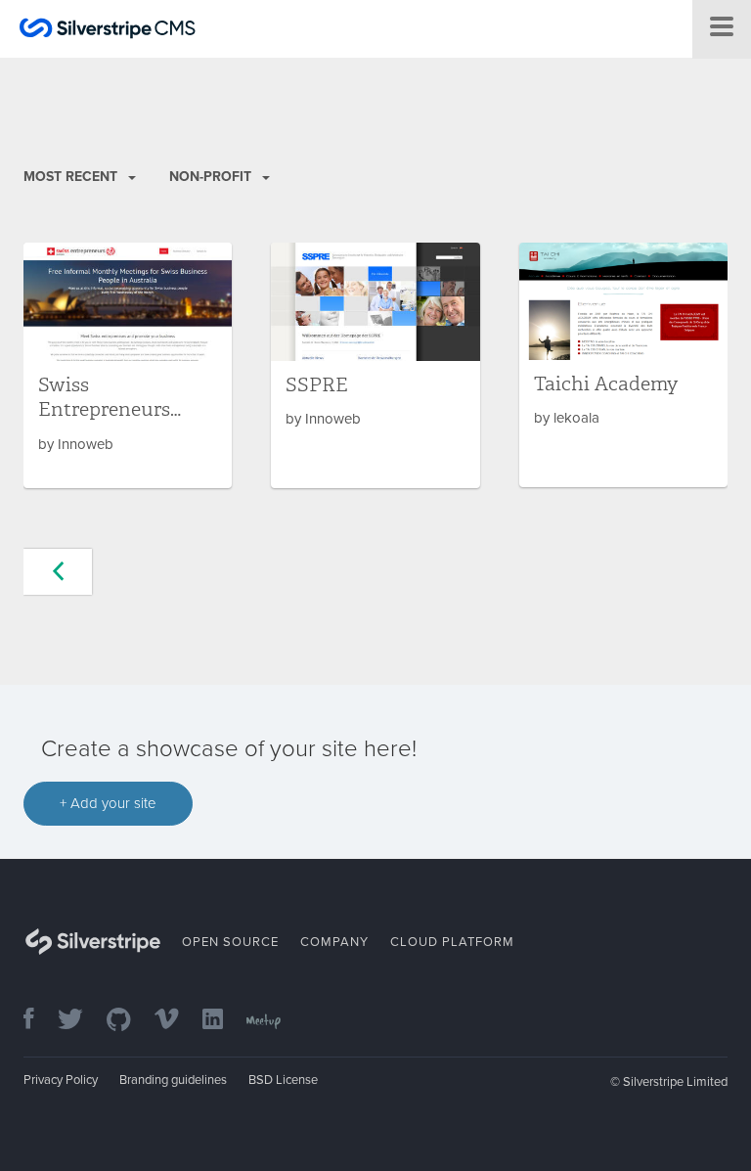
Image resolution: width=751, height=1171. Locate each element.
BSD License (283, 1080)
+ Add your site (108, 803)
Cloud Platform (452, 942)
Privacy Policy (60, 1080)
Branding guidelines (173, 1080)
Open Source (230, 942)
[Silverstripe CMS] (108, 31)
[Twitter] (80, 1021)
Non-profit (212, 176)
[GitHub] (129, 1021)
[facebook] (38, 1021)
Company (334, 942)
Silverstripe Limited (675, 1082)
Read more (127, 365)
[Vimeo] (177, 1021)
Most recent (72, 176)
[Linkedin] (222, 1021)
